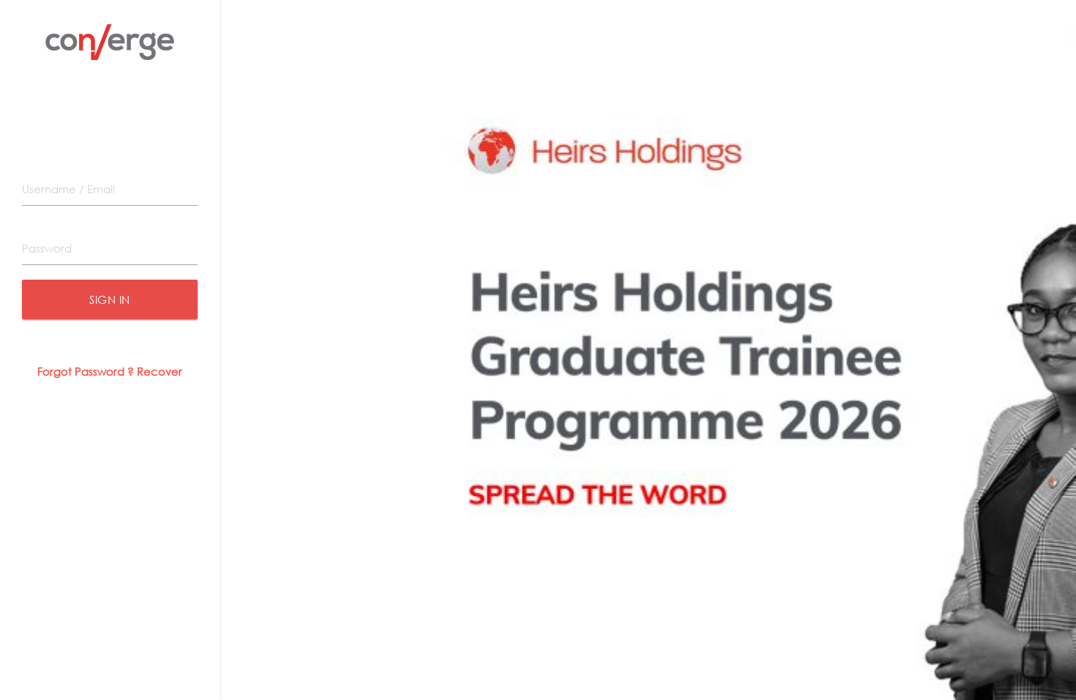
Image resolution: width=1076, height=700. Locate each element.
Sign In (109, 299)
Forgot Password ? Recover (109, 371)
